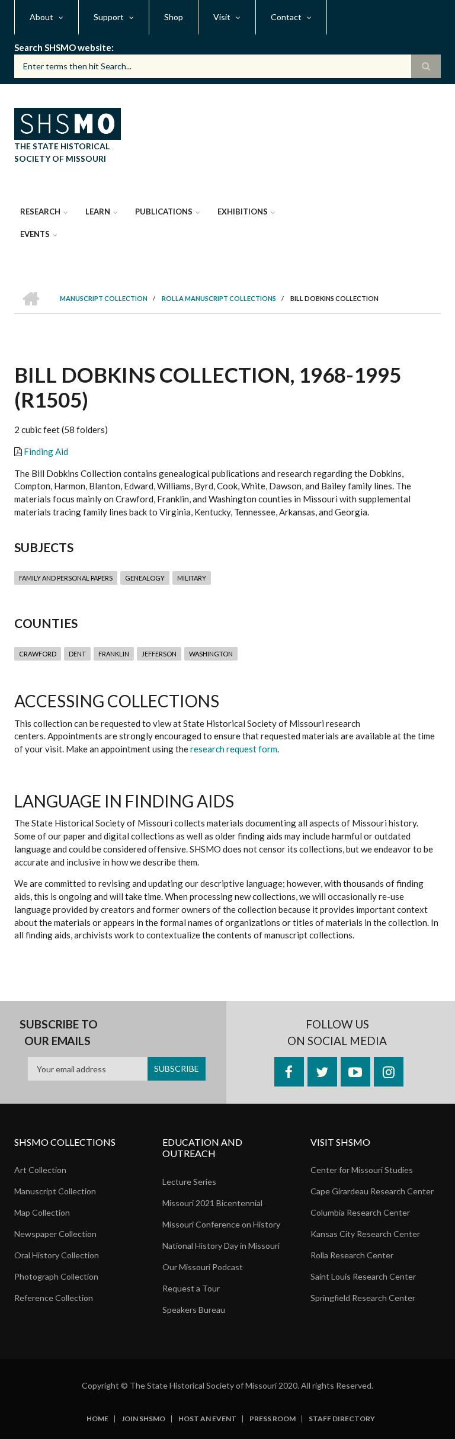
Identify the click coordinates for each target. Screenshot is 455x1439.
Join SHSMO (143, 1418)
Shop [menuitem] (173, 17)
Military (191, 578)
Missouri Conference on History (221, 1224)
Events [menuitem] (35, 234)
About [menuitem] (41, 17)
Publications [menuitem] (164, 211)
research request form (233, 748)
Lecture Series (189, 1182)
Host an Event (207, 1418)
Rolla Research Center (351, 1255)
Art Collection (40, 1170)
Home (97, 1418)
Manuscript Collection (55, 1191)
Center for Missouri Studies (361, 1170)
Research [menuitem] (40, 211)
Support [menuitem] (109, 17)
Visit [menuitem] (221, 17)
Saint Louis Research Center (363, 1276)
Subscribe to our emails (59, 1032)
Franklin (113, 654)
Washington (211, 654)
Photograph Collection (56, 1276)
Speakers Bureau (193, 1310)
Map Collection (42, 1212)
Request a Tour (191, 1288)
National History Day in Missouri (221, 1246)
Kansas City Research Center (365, 1234)
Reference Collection (53, 1298)
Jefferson (159, 654)
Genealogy (145, 578)
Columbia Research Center (360, 1212)
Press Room (272, 1418)
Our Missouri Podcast (202, 1267)
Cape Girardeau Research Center (372, 1191)
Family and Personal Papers (66, 578)
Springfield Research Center (362, 1298)
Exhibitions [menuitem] (242, 211)
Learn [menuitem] (97, 211)
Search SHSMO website (62, 47)
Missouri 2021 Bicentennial (212, 1203)
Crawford (37, 654)
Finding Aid (46, 451)
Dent (77, 654)
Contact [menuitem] (286, 17)
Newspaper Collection (55, 1234)
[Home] (67, 122)
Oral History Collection (56, 1255)
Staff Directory (342, 1418)
